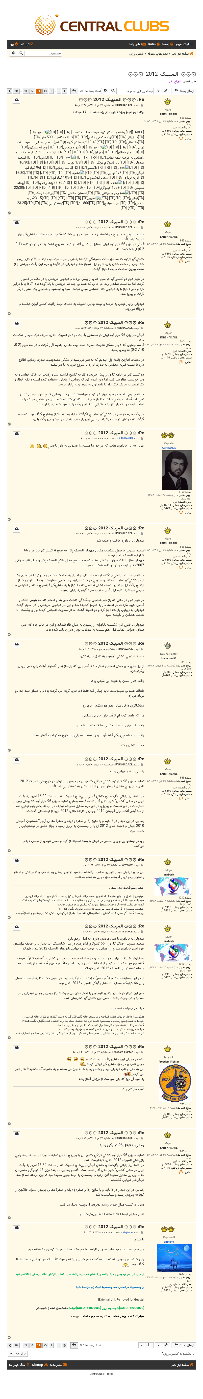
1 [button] (58, 91)
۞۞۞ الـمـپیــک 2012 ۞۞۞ (162, 74)
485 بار (167, 672)
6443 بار (165, 508)
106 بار (167, 1114)
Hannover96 (125, 649)
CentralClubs (97, 1374)
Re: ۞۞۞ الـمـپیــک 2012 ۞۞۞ (111, 100)
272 (182, 1104)
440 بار (166, 675)
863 (182, 118)
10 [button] (45, 91)
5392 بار (166, 131)
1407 (181, 1274)
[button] (74, 91)
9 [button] (51, 91)
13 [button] (25, 91)
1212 (181, 898)
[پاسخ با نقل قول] (16, 101)
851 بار (166, 1117)
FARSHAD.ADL (124, 105)
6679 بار (166, 1287)
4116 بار (165, 134)
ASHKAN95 (126, 438)
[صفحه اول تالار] (101, 24)
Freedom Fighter (122, 1052)
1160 (181, 492)
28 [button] (16, 91)
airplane (128, 1232)
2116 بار (166, 907)
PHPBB (109, 1374)
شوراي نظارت (174, 82)
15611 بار (165, 505)
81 (182, 662)
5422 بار (165, 1290)
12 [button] (32, 91)
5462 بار (165, 910)
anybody (127, 865)
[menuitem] (168, 44)
